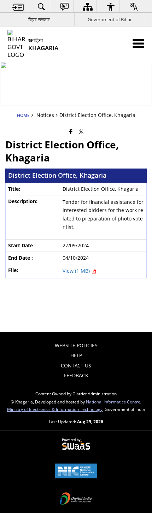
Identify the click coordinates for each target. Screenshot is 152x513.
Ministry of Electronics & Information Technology (55, 409)
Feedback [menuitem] (76, 375)
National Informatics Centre (113, 402)
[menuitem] (18, 6)
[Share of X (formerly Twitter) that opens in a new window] (81, 131)
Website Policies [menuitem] (76, 345)
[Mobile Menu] (138, 43)
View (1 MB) (77, 270)
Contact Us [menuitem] (76, 365)
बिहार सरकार (39, 19)
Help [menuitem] (76, 355)
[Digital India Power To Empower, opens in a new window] (76, 499)
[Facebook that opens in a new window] (70, 131)
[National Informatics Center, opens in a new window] (76, 471)
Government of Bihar (110, 19)
